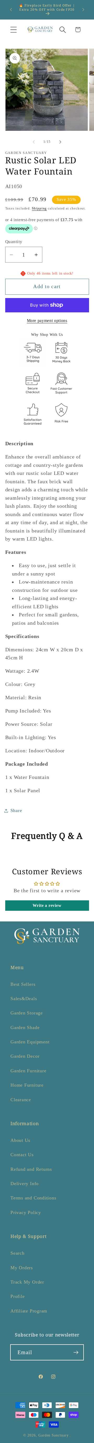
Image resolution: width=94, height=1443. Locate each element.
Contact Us (22, 1154)
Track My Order (27, 1282)
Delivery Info (24, 1183)
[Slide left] (33, 141)
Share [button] (16, 810)
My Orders (21, 1267)
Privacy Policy (25, 1212)
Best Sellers (22, 984)
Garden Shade (24, 1027)
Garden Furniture (28, 1070)
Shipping (39, 208)
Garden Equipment (29, 1041)
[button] (13, 29)
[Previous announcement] (11, 9)
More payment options (47, 320)
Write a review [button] (47, 905)
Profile (17, 1296)
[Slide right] (60, 141)
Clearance (20, 1099)
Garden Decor (24, 1056)
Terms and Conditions (33, 1197)
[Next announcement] (83, 9)
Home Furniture (27, 1085)
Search (17, 1253)
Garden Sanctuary (53, 1435)
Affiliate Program (28, 1311)
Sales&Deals (23, 998)
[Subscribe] (75, 1352)
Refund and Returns (31, 1169)
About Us (20, 1140)
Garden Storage (26, 1012)
